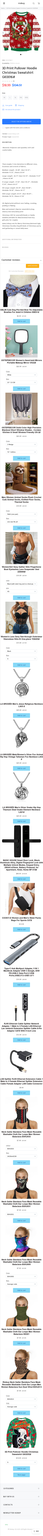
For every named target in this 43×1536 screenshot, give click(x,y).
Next (40, 33)
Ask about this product (12, 109)
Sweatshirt (15, 137)
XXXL (26, 97)
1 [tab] (20, 54)
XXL (21, 97)
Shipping (21, 105)
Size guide (8, 105)
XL (15, 97)
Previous (3, 33)
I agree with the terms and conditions (17, 128)
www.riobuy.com (13, 134)
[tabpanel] (21, 31)
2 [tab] (22, 54)
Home (3, 8)
